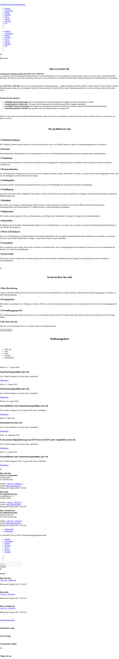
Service (7, 19)
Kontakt (8, 21)
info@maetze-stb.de (13, 486)
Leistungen (9, 11)
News (7, 17)
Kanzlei (7, 8)
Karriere (8, 15)
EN (6, 23)
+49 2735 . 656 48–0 (14, 521)
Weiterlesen (4, 380)
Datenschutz (9, 529)
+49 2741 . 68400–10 (14, 484)
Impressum (9, 531)
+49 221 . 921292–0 (14, 502)
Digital (7, 13)
